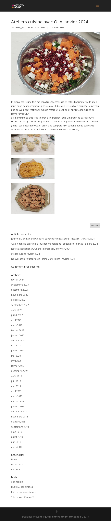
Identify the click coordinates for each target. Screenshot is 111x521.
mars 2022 (16, 325)
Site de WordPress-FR (22, 497)
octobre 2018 (18, 421)
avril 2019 (16, 391)
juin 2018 (16, 442)
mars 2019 (16, 396)
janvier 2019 (17, 406)
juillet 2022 (17, 315)
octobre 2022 (18, 299)
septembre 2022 (20, 305)
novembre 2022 (19, 294)
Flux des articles (22, 486)
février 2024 (17, 279)
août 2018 (16, 431)
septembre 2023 (20, 284)
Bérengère (20, 27)
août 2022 (16, 310)
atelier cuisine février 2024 (25, 253)
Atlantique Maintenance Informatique (58, 516)
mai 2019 (16, 386)
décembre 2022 (19, 289)
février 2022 (17, 330)
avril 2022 (16, 320)
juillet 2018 (17, 437)
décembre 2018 (19, 411)
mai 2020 (16, 355)
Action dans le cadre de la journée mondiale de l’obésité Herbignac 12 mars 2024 (54, 243)
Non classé (17, 464)
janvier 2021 (17, 350)
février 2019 (17, 401)
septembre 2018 (20, 426)
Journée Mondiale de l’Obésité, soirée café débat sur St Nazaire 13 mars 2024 (53, 238)
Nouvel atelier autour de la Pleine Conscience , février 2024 (43, 258)
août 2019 (16, 376)
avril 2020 (16, 360)
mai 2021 (16, 345)
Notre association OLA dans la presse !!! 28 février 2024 (40, 248)
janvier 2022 (17, 335)
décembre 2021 (19, 340)
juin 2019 (16, 381)
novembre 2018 (19, 416)
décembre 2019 (19, 370)
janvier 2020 (17, 365)
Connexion (17, 481)
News (44, 27)
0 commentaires (56, 27)
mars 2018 (16, 447)
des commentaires (23, 492)
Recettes (15, 469)
